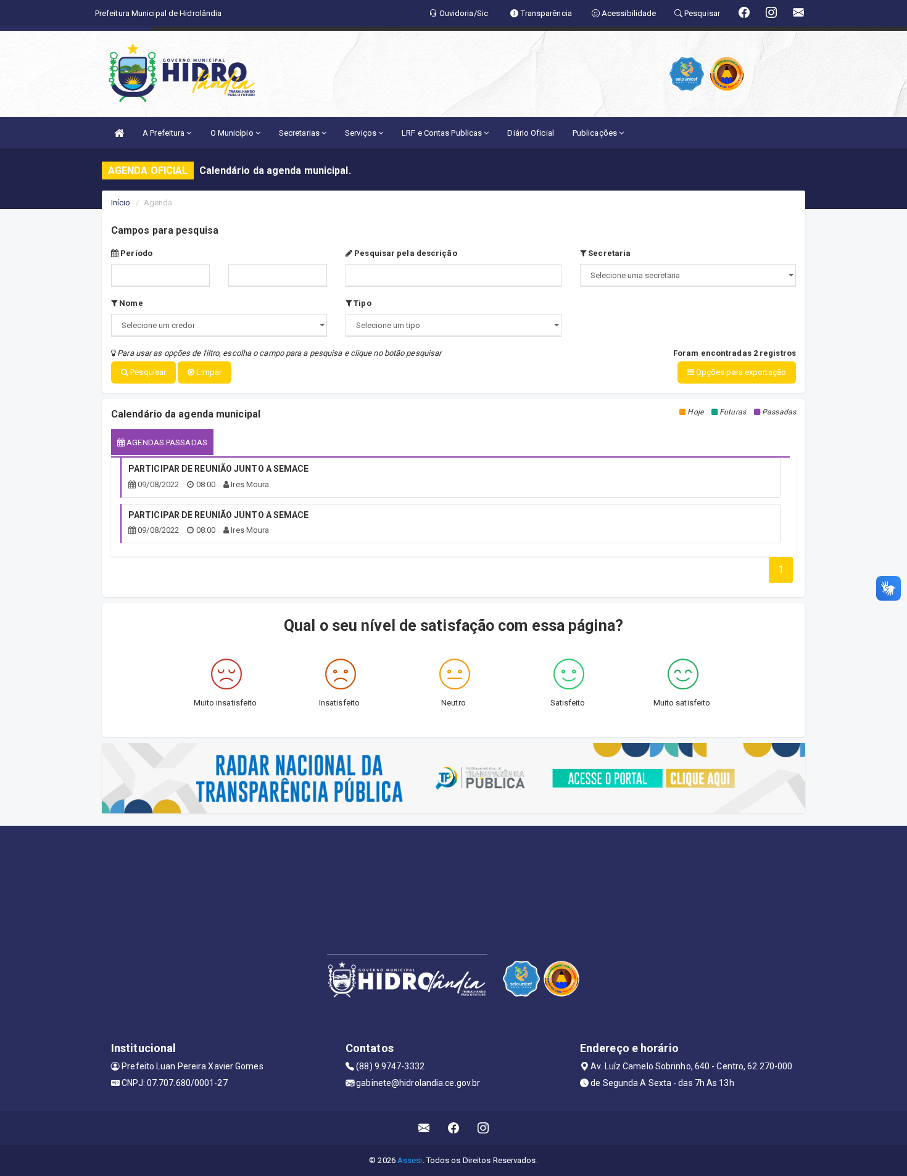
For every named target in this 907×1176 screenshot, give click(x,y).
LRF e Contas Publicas (443, 133)
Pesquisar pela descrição (404, 253)
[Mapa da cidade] (453, 872)
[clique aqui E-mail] (424, 1128)
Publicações (596, 133)
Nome (130, 303)
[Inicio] (119, 133)
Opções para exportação (740, 372)
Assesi (410, 1160)
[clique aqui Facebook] (454, 1128)
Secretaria (608, 253)
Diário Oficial (530, 133)
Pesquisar (147, 372)
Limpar (208, 372)
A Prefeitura (164, 133)
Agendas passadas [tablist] (166, 442)
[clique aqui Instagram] (483, 1128)
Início (121, 202)
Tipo (361, 303)
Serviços (361, 133)
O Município (232, 133)
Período (135, 253)
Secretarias (300, 133)
